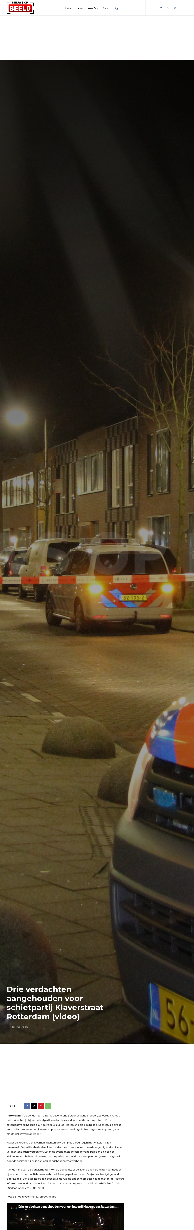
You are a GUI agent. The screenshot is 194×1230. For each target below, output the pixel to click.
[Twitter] (168, 7)
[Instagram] (174, 7)
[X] (34, 1106)
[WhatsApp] (48, 1106)
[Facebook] (161, 7)
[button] (116, 8)
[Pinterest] (41, 1106)
